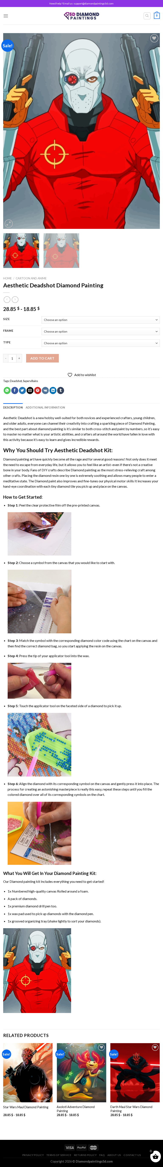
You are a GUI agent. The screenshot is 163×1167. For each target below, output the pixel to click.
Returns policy (85, 1155)
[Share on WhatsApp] (7, 390)
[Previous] (11, 131)
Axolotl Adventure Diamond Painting (76, 1109)
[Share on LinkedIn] (52, 390)
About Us (114, 1155)
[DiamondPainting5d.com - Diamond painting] (82, 16)
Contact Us (132, 1155)
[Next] (151, 131)
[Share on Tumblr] (60, 390)
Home (7, 278)
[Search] (147, 16)
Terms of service (59, 1155)
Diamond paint (45, 481)
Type (7, 342)
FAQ (102, 1155)
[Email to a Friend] (30, 390)
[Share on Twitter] (22, 390)
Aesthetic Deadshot (17, 418)
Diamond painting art (18, 459)
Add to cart (42, 358)
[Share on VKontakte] (45, 390)
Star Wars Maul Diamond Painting (25, 1107)
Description (13, 407)
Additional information (45, 407)
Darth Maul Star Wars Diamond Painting (131, 1109)
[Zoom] (9, 224)
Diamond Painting (142, 423)
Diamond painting (84, 470)
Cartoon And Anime (31, 278)
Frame (8, 330)
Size (6, 319)
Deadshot (16, 381)
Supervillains (30, 381)
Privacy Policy (33, 1155)
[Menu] (5, 16)
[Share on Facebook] (14, 390)
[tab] (13, 407)
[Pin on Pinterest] (37, 390)
